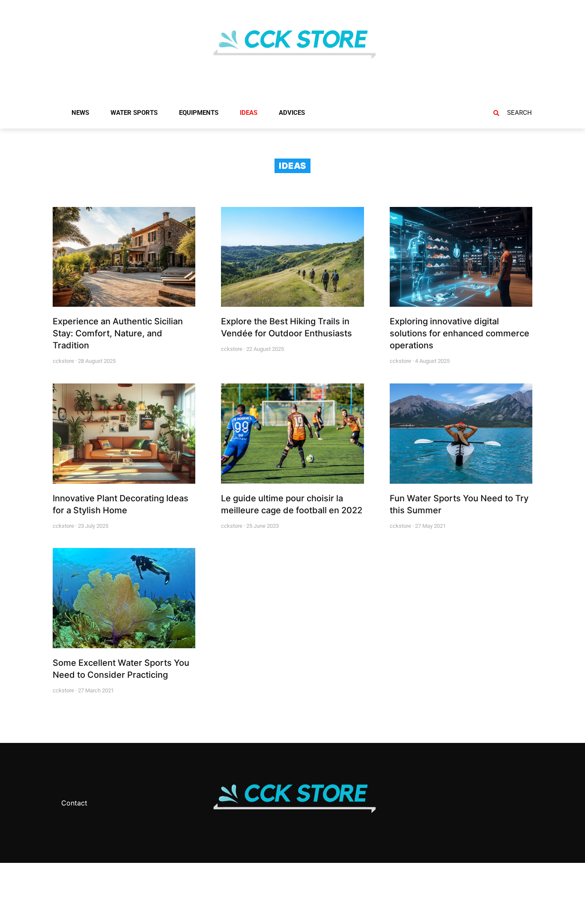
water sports (134, 113)
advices (292, 113)
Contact (74, 803)
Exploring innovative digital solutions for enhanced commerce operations (459, 333)
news (80, 113)
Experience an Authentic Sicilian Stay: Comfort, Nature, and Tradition (118, 333)
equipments (198, 113)
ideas (248, 113)
